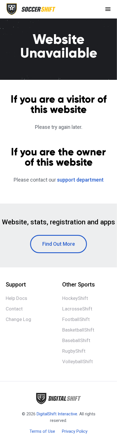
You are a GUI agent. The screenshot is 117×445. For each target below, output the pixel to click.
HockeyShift (75, 298)
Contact (14, 309)
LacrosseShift (77, 309)
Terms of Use (42, 431)
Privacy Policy (74, 431)
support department (80, 180)
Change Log (18, 319)
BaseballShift (76, 340)
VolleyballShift (77, 361)
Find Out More (58, 244)
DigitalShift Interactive (57, 413)
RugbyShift (73, 351)
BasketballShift (78, 330)
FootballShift (76, 319)
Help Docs (16, 298)
